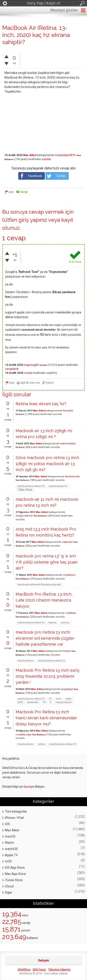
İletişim (43, 960)
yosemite (32, 702)
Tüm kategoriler (16, 811)
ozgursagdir (31, 364)
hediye (67, 651)
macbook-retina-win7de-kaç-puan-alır (39, 584)
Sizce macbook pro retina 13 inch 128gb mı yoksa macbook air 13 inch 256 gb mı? (47, 463)
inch (58, 698)
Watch (9, 842)
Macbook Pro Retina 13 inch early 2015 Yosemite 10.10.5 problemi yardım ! (48, 676)
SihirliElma (24, 969)
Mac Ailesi (30, 155)
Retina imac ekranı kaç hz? (41, 403)
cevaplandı (12, 368)
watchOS (11, 849)
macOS (10, 836)
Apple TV (11, 855)
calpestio (67, 542)
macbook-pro (25, 660)
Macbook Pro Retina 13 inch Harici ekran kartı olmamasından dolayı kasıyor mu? (46, 718)
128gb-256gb (24, 489)
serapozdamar (24, 515)
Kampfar (68, 410)
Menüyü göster (64, 10)
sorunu (65, 622)
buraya (29, 786)
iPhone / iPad (14, 817)
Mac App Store (15, 874)
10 (44, 702)
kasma (52, 622)
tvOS (8, 861)
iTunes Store (14, 880)
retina (41, 744)
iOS (7, 824)
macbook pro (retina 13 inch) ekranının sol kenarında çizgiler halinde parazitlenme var (45, 638)
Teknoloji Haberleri (59, 969)
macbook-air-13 (58, 486)
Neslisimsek (72, 476)
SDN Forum (39, 969)
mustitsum (69, 574)
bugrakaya (67, 689)
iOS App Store (15, 867)
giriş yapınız (33, 220)
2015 (20, 702)
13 (50, 698)
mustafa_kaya (23, 734)
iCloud (9, 886)
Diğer (8, 892)
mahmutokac (68, 443)
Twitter (61, 176)
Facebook (35, 176)
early (68, 698)
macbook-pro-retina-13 (30, 486)
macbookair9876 (65, 155)
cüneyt (28, 372)
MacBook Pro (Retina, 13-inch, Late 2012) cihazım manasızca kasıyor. (44, 600)
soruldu (46, 159)
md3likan (70, 613)
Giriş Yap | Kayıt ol (43, 3)
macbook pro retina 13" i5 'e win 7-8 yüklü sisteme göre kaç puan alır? (46, 562)
